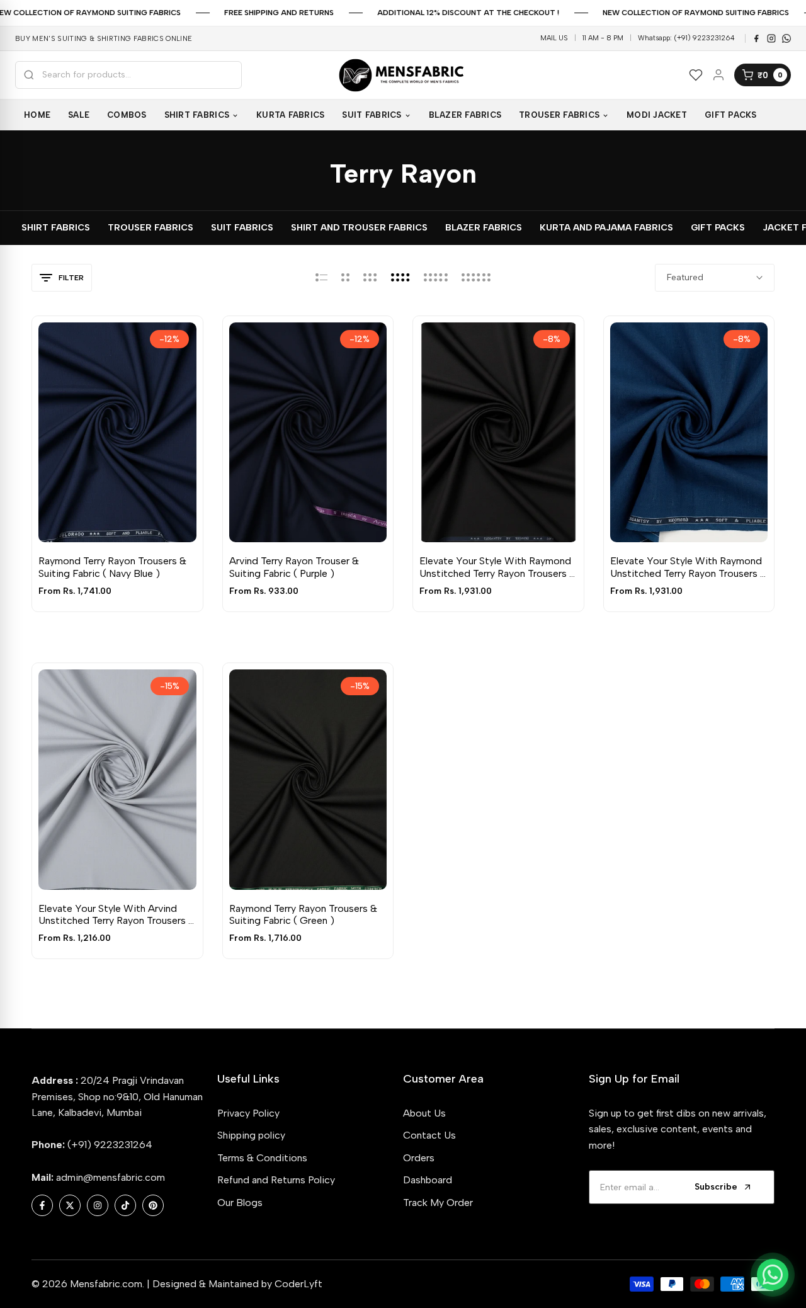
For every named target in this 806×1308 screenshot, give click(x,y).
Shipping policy (251, 1135)
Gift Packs (718, 227)
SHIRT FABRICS (196, 115)
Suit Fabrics (242, 227)
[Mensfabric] (403, 75)
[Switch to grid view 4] (400, 278)
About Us (424, 1113)
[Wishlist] (696, 75)
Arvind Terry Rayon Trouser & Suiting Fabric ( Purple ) (294, 567)
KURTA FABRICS (290, 115)
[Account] (718, 75)
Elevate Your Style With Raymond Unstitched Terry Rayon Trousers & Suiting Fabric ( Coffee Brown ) (497, 567)
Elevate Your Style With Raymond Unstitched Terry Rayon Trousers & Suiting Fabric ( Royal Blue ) (688, 567)
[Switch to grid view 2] (345, 278)
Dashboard (427, 1180)
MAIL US (554, 38)
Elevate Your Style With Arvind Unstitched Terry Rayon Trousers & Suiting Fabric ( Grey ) (116, 914)
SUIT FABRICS (371, 115)
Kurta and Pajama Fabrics (606, 227)
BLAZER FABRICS (465, 115)
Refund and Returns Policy (276, 1180)
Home (37, 115)
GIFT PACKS (731, 115)
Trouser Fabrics (150, 227)
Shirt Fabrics (55, 227)
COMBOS (127, 115)
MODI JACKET (657, 115)
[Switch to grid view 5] (436, 278)
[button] (102, 519)
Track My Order (438, 1202)
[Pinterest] (786, 38)
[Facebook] (756, 38)
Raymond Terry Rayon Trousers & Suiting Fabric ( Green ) (303, 914)
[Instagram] (771, 38)
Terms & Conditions (262, 1158)
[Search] (29, 75)
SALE (78, 115)
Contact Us (429, 1135)
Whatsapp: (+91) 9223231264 (686, 38)
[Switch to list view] (321, 278)
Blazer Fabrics (483, 227)
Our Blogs (240, 1202)
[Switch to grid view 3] (370, 278)
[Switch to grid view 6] (476, 278)
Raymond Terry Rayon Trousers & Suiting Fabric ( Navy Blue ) (112, 567)
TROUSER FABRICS (559, 115)
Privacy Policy (248, 1113)
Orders (418, 1158)
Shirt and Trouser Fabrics (359, 227)
